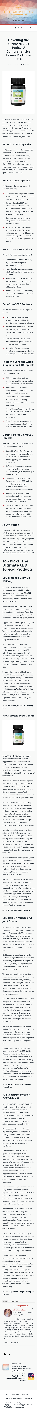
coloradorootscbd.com (20, 1310)
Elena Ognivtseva (14, 64)
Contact (7, 1399)
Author (5, 1301)
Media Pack (15, 1394)
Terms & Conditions (17, 1399)
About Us (7, 1394)
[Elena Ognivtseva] (8, 1313)
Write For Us (28, 1399)
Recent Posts (14, 1301)
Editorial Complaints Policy (13, 1403)
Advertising (24, 1394)
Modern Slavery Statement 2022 (14, 1407)
